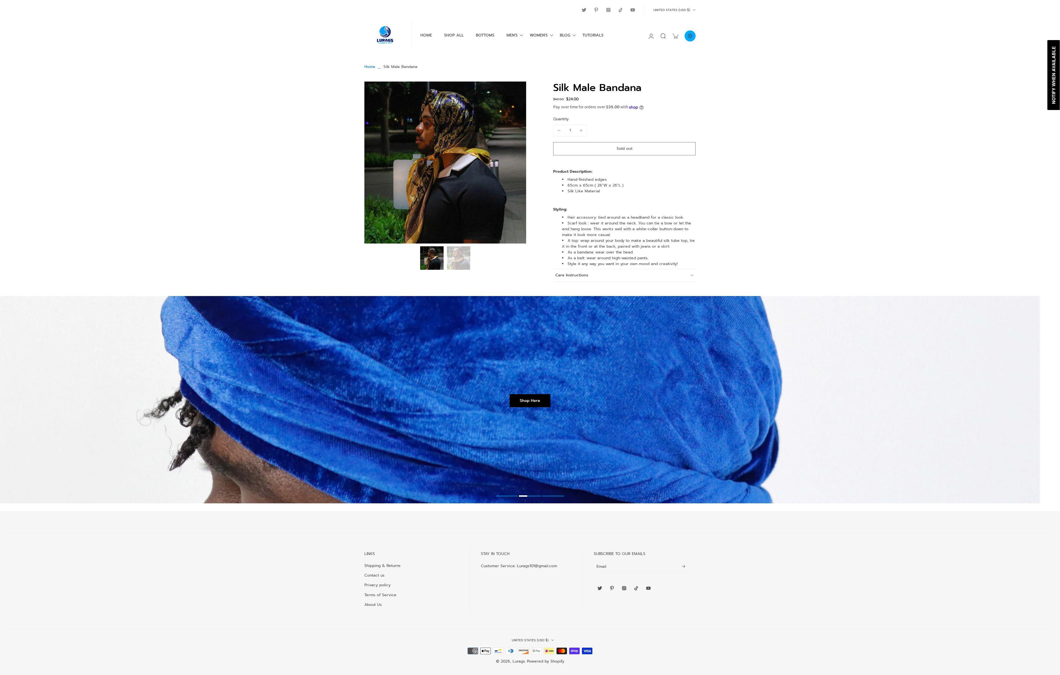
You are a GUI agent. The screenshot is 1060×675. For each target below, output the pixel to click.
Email (601, 566)
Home (369, 67)
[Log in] (651, 36)
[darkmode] (690, 35)
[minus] (559, 130)
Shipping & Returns (382, 566)
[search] (663, 35)
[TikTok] (620, 10)
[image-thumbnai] (432, 258)
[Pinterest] (596, 10)
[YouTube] (633, 10)
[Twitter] (584, 10)
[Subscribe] (683, 567)
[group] (445, 163)
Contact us (374, 575)
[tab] (507, 496)
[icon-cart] (675, 35)
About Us (373, 605)
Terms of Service (380, 595)
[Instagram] (608, 10)
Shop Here (530, 401)
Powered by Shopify (545, 661)
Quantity (561, 119)
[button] (624, 148)
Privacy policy (377, 585)
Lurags (519, 661)
